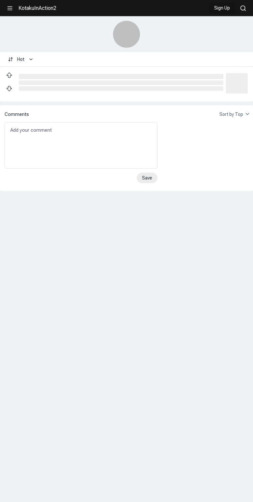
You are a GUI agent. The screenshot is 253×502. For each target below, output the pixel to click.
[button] (237, 83)
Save (147, 178)
